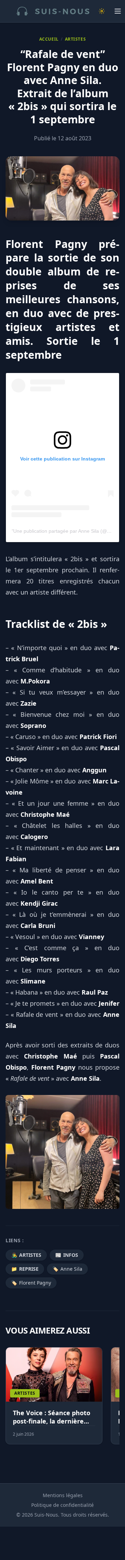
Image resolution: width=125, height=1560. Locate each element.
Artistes (75, 39)
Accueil (49, 39)
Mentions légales (63, 1495)
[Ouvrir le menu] (118, 11)
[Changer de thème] (101, 11)
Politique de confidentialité (62, 1505)
